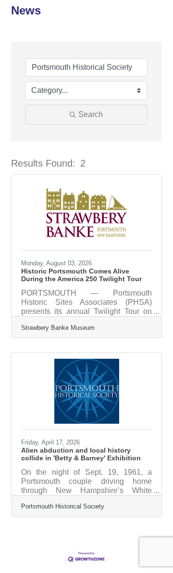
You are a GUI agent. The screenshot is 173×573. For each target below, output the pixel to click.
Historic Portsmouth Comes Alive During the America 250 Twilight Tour (81, 275)
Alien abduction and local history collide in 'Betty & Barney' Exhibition (81, 454)
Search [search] (90, 114)
